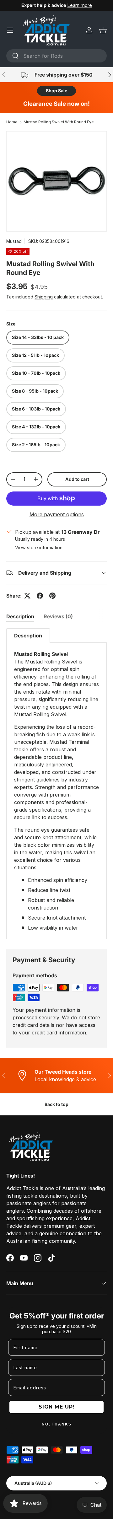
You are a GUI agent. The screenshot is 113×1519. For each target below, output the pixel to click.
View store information (38, 547)
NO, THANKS (57, 1424)
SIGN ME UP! (57, 1407)
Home (12, 122)
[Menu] (10, 30)
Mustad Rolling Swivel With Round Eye (59, 122)
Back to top (56, 1104)
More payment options (57, 514)
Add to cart (77, 479)
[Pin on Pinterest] (52, 595)
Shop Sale (56, 90)
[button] (103, 30)
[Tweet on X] (27, 595)
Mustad (14, 241)
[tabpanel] (56, 783)
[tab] (20, 616)
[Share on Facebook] (40, 595)
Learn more (79, 5)
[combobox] (56, 55)
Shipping (44, 296)
